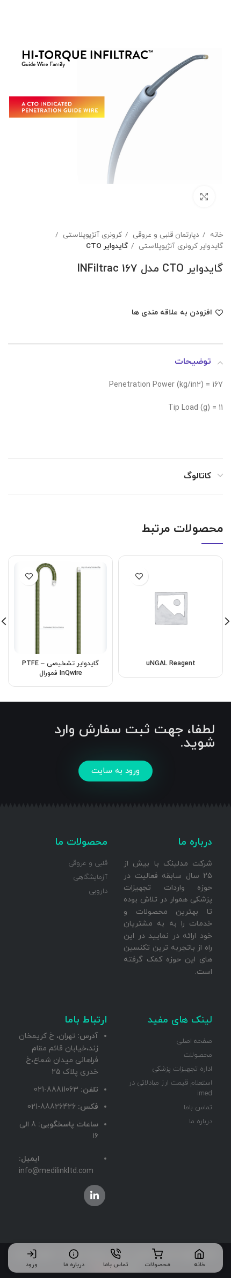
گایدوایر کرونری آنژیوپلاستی (179, 246)
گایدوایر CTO (107, 246)
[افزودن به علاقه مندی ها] (138, 576)
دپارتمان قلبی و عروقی (165, 235)
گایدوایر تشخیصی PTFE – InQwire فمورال (60, 668)
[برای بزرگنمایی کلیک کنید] (204, 196)
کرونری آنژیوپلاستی (91, 235)
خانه (215, 235)
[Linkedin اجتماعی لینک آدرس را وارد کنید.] (94, 1195)
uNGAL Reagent (171, 663)
